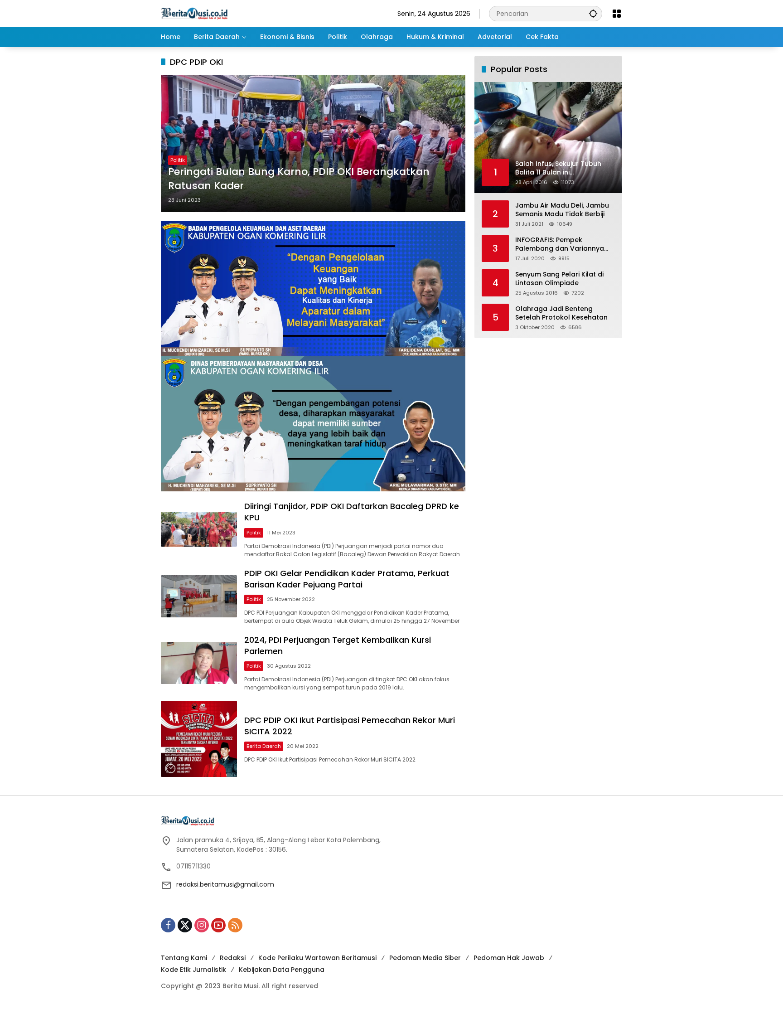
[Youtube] (218, 925)
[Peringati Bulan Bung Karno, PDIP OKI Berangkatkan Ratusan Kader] (313, 143)
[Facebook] (168, 925)
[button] (593, 13)
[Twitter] (185, 925)
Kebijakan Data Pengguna (281, 969)
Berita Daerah (263, 746)
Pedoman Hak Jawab (509, 957)
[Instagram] (201, 925)
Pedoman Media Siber (425, 957)
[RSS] (235, 925)
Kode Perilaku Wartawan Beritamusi (317, 957)
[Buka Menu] (616, 13)
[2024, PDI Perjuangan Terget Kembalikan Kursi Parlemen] (199, 663)
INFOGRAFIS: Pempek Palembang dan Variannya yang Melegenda (559, 244)
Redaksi (233, 957)
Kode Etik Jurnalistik (193, 969)
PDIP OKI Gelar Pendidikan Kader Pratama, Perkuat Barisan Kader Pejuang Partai (347, 579)
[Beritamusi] (194, 13)
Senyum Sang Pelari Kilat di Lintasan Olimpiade (559, 278)
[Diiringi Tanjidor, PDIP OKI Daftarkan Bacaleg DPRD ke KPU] (199, 529)
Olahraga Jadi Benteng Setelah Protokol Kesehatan (561, 313)
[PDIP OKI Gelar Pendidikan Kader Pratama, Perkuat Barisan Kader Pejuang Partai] (199, 596)
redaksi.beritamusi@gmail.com (225, 884)
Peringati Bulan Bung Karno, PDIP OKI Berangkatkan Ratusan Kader (299, 179)
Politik (177, 160)
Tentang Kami (184, 957)
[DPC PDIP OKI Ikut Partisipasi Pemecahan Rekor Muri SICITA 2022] (199, 739)
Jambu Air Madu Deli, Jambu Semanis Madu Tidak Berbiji (562, 209)
